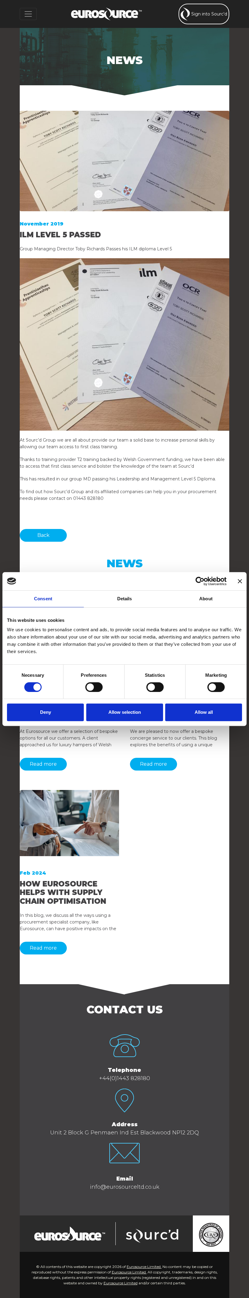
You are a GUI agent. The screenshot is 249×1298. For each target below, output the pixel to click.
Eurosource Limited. (144, 1266)
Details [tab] (124, 598)
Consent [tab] (43, 598)
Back (43, 535)
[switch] (94, 687)
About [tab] (206, 598)
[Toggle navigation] (28, 14)
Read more (43, 764)
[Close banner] (240, 581)
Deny (45, 712)
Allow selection (124, 712)
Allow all (204, 712)
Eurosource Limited (121, 1283)
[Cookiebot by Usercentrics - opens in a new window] (200, 581)
